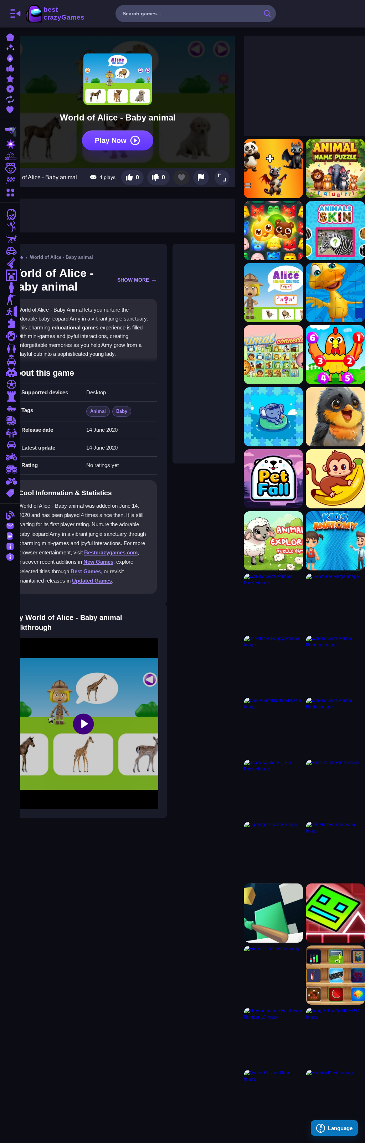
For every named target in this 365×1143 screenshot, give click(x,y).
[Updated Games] (10, 98)
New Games (98, 562)
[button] (222, 177)
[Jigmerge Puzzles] (273, 851)
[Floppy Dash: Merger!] (335, 913)
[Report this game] (201, 177)
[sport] (10, 384)
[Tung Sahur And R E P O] (335, 1037)
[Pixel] (10, 372)
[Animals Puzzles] (273, 416)
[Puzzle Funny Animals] (335, 416)
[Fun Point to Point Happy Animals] (335, 354)
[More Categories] (10, 191)
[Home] (10, 36)
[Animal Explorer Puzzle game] (273, 540)
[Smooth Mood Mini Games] (335, 975)
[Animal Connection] (273, 354)
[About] (10, 545)
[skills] (10, 433)
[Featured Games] (10, 78)
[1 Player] (10, 287)
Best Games (86, 571)
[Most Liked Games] (10, 67)
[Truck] (10, 421)
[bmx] (10, 481)
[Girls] (10, 168)
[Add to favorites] (181, 177)
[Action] (10, 144)
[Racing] (10, 180)
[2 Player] (10, 348)
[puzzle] (10, 324)
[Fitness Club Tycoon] (273, 975)
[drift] (10, 445)
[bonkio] (273, 913)
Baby (121, 411)
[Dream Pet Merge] (335, 602)
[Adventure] (10, 156)
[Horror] (10, 336)
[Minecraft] (10, 275)
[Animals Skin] (335, 230)
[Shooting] (10, 132)
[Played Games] (10, 88)
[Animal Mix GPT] (273, 168)
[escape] (10, 312)
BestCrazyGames (54, 13)
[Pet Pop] (273, 230)
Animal (98, 411)
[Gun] (10, 263)
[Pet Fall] (273, 478)
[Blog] (10, 514)
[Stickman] (10, 227)
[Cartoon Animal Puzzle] (335, 478)
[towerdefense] (10, 396)
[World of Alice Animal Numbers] (335, 664)
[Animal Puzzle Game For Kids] (335, 292)
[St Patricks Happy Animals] (273, 664)
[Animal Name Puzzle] (335, 168)
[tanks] (10, 409)
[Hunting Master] (335, 1099)
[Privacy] (10, 556)
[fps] (10, 299)
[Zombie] (10, 215)
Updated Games (92, 581)
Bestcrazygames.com (111, 552)
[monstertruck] (10, 469)
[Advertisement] (203, 354)
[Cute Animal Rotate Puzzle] (273, 727)
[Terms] (10, 535)
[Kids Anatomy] (335, 540)
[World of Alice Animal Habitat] (335, 727)
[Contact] (10, 525)
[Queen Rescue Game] (273, 1099)
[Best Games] (10, 57)
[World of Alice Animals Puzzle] (273, 602)
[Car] (10, 251)
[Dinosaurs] (10, 239)
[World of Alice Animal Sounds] (273, 292)
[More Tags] (10, 492)
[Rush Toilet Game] (335, 789)
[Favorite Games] (10, 109)
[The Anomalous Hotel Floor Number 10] (273, 1037)
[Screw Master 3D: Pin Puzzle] (273, 789)
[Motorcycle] (10, 457)
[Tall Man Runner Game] (335, 851)
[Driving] (10, 360)
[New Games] (10, 47)
